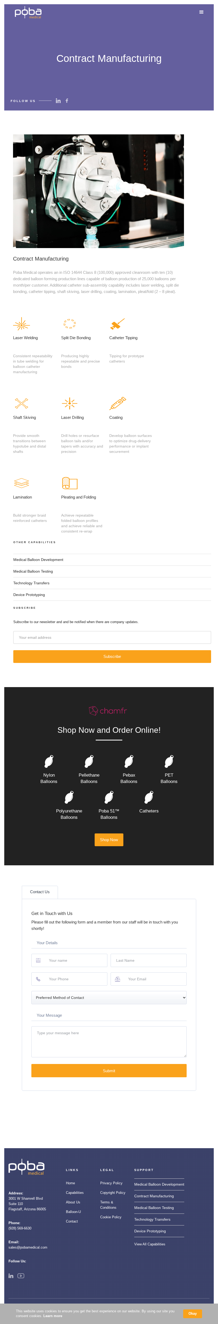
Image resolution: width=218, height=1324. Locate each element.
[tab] (40, 892)
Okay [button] (192, 1314)
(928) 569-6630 (20, 1228)
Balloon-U (73, 1212)
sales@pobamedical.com (28, 1247)
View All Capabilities (149, 1244)
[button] (201, 12)
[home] (28, 12)
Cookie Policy (110, 1217)
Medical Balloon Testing (33, 571)
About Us (73, 1202)
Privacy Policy (111, 1183)
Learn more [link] (52, 1316)
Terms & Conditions (108, 1205)
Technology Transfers (31, 583)
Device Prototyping (29, 595)
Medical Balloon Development (38, 559)
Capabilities (75, 1193)
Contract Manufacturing (154, 1196)
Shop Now (109, 839)
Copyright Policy (112, 1193)
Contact (72, 1221)
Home (70, 1183)
